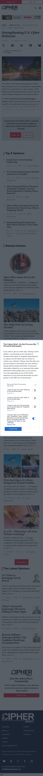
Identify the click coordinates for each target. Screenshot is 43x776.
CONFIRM (13, 429)
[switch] (34, 390)
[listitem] (21, 385)
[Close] (38, 344)
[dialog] (21, 388)
